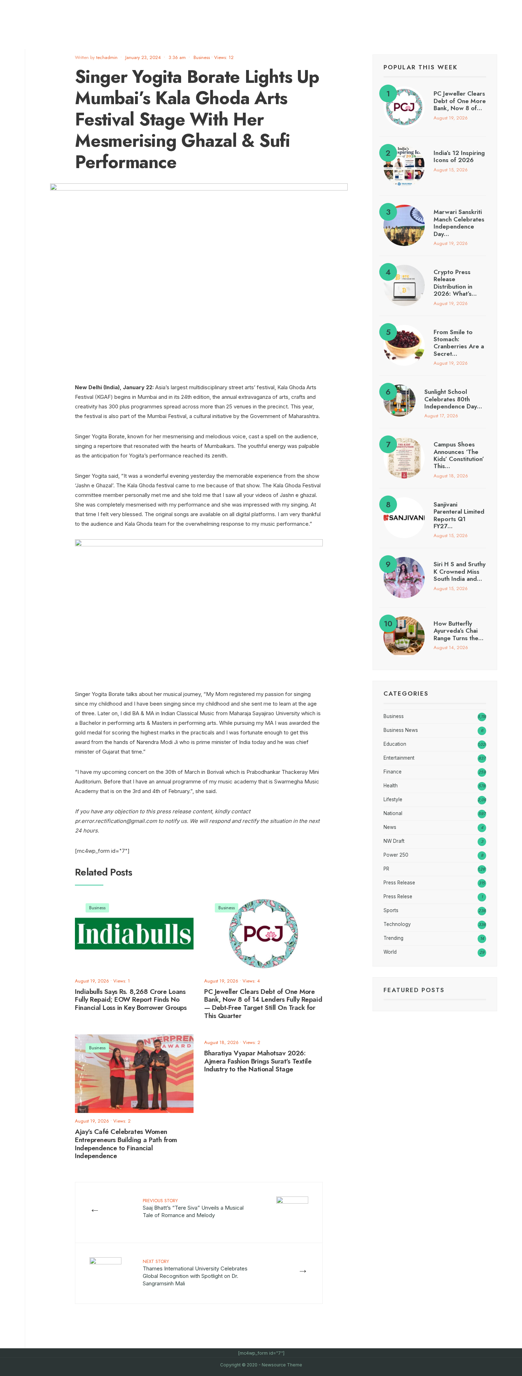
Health (391, 785)
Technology (397, 924)
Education (395, 744)
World (390, 952)
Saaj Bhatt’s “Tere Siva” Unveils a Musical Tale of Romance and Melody (193, 1208)
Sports (391, 910)
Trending (393, 938)
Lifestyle (393, 799)
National (393, 813)
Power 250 (396, 855)
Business (202, 57)
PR (386, 869)
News (390, 827)
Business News (401, 730)
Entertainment (399, 758)
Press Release (399, 882)
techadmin (107, 57)
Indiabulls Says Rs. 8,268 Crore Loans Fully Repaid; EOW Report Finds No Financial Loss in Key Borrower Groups (130, 1000)
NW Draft (394, 841)
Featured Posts (414, 990)
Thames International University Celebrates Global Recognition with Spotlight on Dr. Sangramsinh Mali (195, 1272)
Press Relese (398, 896)
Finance (393, 772)
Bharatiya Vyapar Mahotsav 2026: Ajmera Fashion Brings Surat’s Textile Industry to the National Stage (257, 1061)
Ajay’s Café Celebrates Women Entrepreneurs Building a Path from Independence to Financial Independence (126, 1144)
